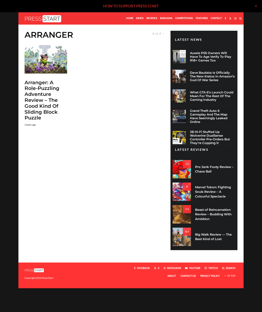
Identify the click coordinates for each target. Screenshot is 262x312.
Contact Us (188, 276)
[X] (230, 18)
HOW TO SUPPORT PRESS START (131, 6)
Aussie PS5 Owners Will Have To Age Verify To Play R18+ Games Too (210, 56)
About (171, 276)
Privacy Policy (210, 276)
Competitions (184, 18)
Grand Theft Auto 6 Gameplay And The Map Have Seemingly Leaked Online (208, 116)
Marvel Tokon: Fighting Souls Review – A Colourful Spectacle (213, 191)
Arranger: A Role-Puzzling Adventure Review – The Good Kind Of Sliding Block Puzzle (42, 100)
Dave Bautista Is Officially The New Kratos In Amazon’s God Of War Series (212, 76)
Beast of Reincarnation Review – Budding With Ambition (213, 214)
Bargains (166, 18)
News (139, 18)
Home (129, 18)
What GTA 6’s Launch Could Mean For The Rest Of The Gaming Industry (211, 96)
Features (202, 18)
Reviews (151, 18)
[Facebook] (225, 18)
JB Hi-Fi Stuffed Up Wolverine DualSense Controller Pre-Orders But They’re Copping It (210, 137)
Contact (216, 18)
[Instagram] (235, 18)
